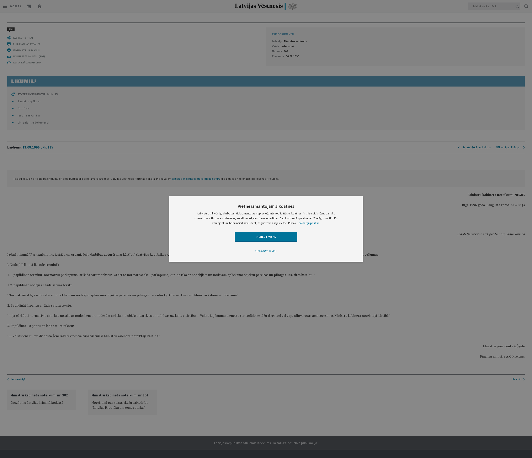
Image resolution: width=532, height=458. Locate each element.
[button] (266, 251)
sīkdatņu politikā (309, 223)
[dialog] (266, 229)
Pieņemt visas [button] (266, 237)
